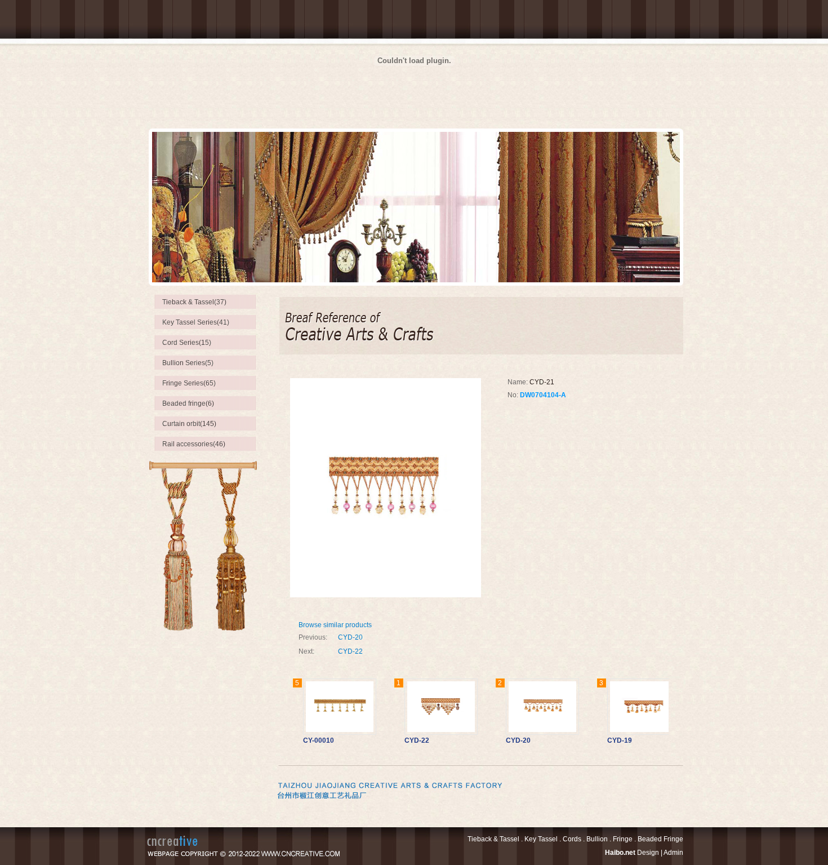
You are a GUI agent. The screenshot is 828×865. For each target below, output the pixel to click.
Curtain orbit (189, 424)
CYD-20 (350, 637)
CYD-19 (600, 740)
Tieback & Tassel (194, 302)
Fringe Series (189, 383)
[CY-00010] (320, 706)
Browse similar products (335, 625)
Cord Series (186, 343)
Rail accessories (193, 444)
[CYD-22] (421, 706)
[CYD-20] (523, 706)
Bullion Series (187, 363)
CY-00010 (299, 740)
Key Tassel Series (195, 322)
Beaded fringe (188, 403)
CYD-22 (350, 651)
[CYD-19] (624, 706)
